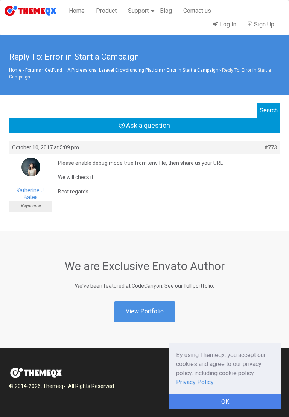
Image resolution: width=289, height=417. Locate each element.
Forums (33, 70)
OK (225, 401)
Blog (166, 10)
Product (106, 10)
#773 (270, 147)
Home (77, 10)
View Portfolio (145, 311)
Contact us (197, 10)
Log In (227, 24)
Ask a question (147, 125)
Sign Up (263, 24)
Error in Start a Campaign (192, 70)
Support (138, 10)
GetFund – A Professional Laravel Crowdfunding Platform (104, 70)
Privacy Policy (195, 382)
